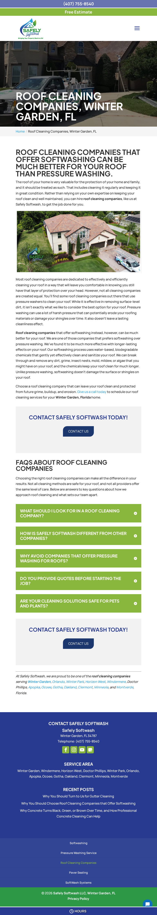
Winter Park (75, 681)
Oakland (70, 687)
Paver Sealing (78, 872)
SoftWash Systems (78, 882)
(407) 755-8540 (78, 4)
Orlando (58, 681)
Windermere (116, 681)
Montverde (124, 687)
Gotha (57, 687)
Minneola (101, 687)
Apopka (34, 687)
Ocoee (46, 687)
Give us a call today (91, 391)
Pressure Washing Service (78, 853)
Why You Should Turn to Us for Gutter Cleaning (78, 796)
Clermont (85, 687)
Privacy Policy (78, 898)
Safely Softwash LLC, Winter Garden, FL (84, 893)
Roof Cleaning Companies (78, 863)
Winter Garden (39, 681)
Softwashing (78, 843)
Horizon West (95, 681)
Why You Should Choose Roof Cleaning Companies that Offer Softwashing (78, 803)
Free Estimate (78, 12)
